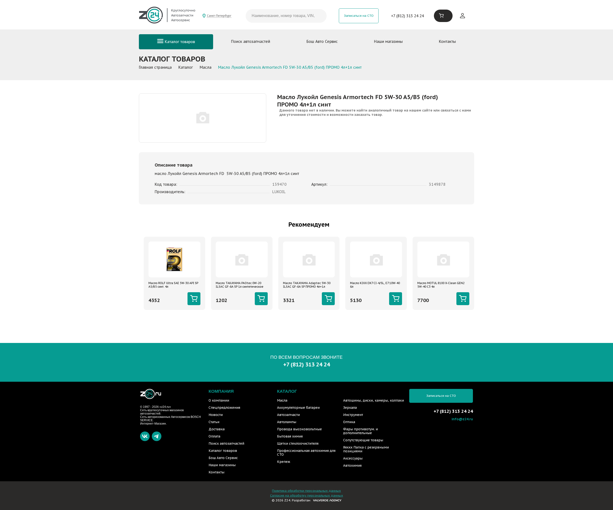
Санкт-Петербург (219, 15)
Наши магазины (388, 41)
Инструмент (353, 415)
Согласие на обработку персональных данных (306, 495)
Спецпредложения (224, 407)
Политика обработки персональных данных (306, 491)
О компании (219, 400)
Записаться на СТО (359, 16)
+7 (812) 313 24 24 (407, 15)
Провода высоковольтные (299, 429)
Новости (216, 415)
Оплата (214, 436)
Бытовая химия (290, 436)
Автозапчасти (288, 415)
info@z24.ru (462, 419)
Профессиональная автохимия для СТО (306, 452)
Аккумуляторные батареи (298, 407)
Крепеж (283, 462)
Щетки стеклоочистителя (297, 443)
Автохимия (352, 465)
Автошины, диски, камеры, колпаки (373, 400)
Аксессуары (353, 458)
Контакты (447, 41)
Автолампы (286, 422)
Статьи (214, 422)
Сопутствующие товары (363, 440)
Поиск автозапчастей (250, 41)
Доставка (217, 429)
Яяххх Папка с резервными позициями (366, 449)
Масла (282, 400)
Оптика (349, 422)
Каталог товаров (179, 41)
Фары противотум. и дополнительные (360, 431)
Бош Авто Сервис (322, 41)
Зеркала (350, 407)
